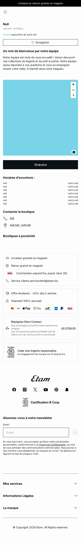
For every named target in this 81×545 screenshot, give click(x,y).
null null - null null (20, 224)
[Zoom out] (73, 90)
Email (6, 424)
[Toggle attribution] (74, 152)
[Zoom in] (73, 84)
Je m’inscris (68, 328)
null (12, 218)
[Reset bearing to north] (73, 95)
